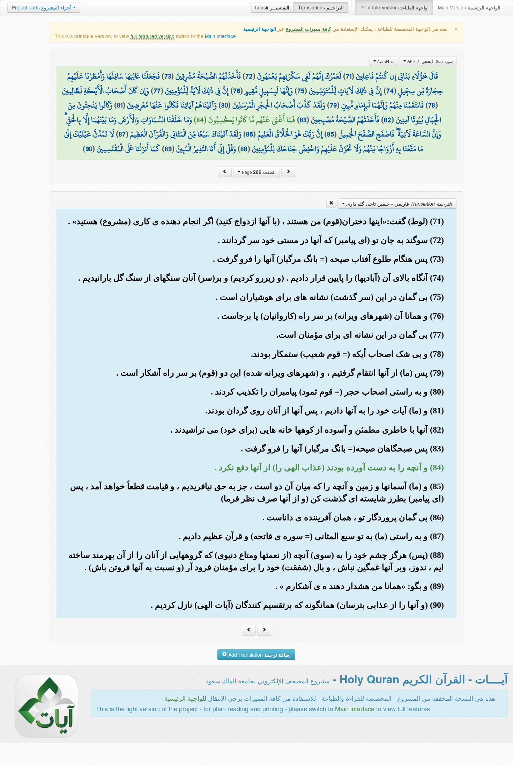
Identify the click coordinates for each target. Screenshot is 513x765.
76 (236, 90)
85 (330, 134)
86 (249, 134)
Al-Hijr (429, 61)
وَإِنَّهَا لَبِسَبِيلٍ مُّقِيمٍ (269, 90)
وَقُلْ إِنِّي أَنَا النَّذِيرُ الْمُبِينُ (206, 148)
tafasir (272, 7)
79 (333, 105)
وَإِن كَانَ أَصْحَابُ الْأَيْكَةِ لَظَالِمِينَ (105, 90)
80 (224, 105)
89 (168, 148)
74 (390, 90)
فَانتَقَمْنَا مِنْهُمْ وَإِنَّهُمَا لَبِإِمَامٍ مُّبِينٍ (382, 105)
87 (122, 134)
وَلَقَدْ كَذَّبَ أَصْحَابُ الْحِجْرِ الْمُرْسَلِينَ (278, 105)
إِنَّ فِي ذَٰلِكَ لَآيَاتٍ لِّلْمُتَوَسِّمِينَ (345, 90)
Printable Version (394, 7)
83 (303, 119)
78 (431, 105)
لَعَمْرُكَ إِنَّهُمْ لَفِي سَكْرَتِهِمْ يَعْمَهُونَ (299, 76)
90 (89, 148)
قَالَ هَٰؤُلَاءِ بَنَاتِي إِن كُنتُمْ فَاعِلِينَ (397, 76)
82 (387, 119)
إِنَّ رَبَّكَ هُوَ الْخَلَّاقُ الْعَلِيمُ (290, 134)
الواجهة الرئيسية (259, 28)
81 (119, 105)
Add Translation (259, 654)
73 (167, 76)
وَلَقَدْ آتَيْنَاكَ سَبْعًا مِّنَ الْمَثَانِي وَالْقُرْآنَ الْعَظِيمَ (185, 134)
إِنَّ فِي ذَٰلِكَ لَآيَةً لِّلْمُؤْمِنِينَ (197, 90)
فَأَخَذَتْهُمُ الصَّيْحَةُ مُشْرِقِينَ (208, 76)
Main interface (220, 35)
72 (249, 76)
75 (300, 90)
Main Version (469, 7)
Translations (321, 7)
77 (157, 90)
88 (243, 148)
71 (348, 76)
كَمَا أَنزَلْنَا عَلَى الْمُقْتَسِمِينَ (128, 148)
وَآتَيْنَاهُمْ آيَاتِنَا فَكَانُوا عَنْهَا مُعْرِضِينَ (172, 105)
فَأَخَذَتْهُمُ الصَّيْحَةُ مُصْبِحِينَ (345, 119)
